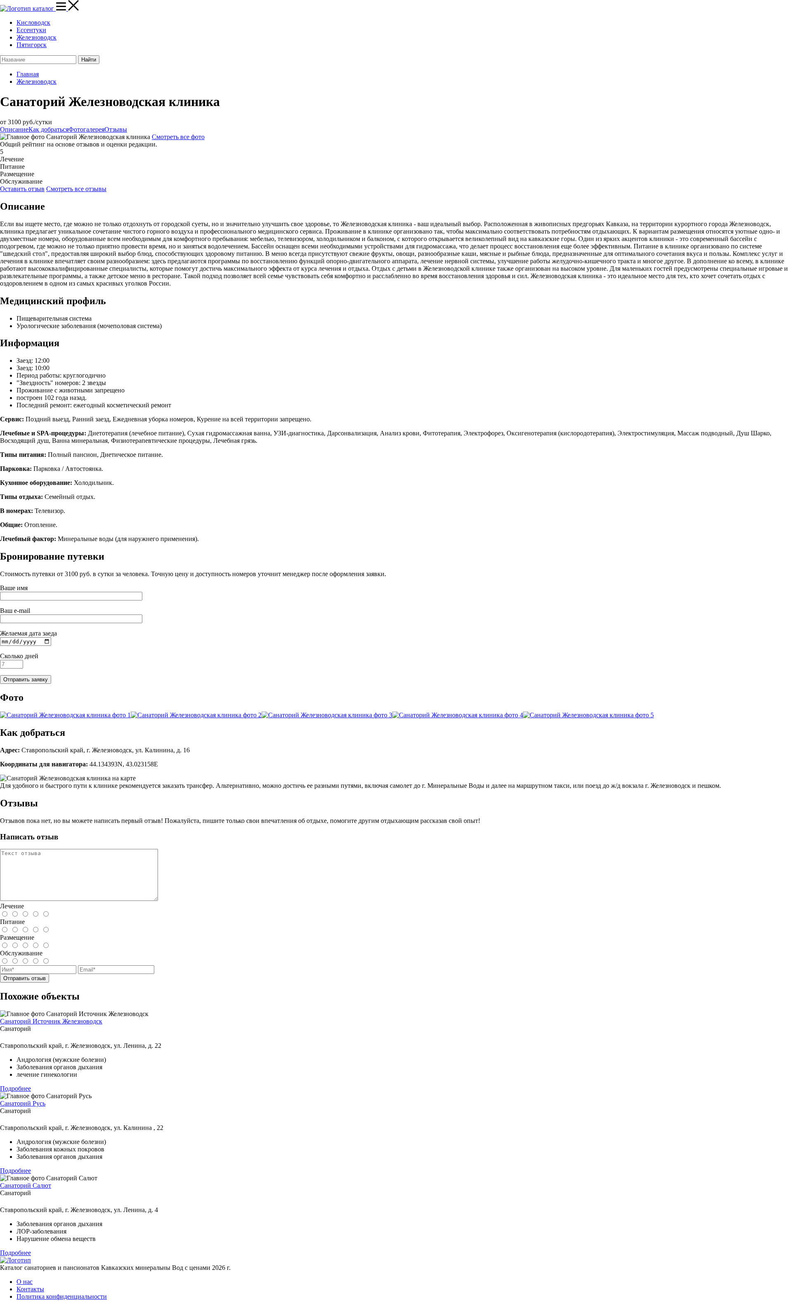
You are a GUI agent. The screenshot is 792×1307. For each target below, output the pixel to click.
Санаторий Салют (25, 1185)
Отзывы (115, 129)
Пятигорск (31, 44)
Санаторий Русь (22, 1103)
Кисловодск (33, 22)
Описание (14, 129)
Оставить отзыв (22, 188)
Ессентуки (31, 29)
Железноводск (36, 37)
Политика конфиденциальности (61, 1296)
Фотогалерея (86, 129)
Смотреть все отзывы (76, 188)
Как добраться (48, 129)
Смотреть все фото (178, 136)
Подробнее (15, 1088)
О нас (24, 1281)
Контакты (30, 1289)
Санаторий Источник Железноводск (51, 1021)
